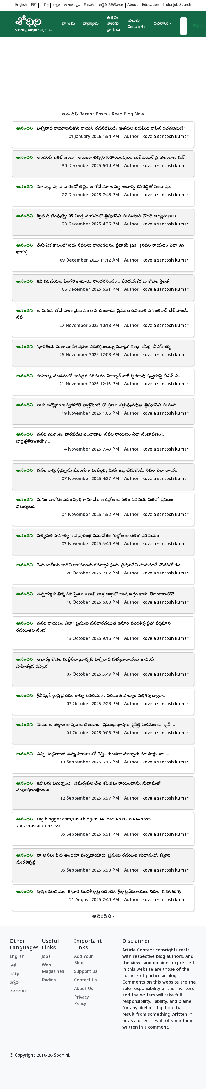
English (21, 5)
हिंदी (33, 5)
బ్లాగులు (68, 24)
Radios (49, 981)
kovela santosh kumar (165, 137)
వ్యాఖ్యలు (91, 24)
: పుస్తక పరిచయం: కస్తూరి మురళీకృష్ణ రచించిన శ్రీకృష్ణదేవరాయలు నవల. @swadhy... (100, 892)
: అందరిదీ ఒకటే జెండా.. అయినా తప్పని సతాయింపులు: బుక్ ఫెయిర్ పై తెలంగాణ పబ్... (101, 158)
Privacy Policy (81, 1001)
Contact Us (85, 981)
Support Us (85, 972)
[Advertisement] (103, 74)
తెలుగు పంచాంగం (137, 24)
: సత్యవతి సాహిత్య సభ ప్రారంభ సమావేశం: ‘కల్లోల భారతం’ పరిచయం (87, 536)
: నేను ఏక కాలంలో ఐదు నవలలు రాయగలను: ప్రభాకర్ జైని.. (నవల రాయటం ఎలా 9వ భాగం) (100, 249)
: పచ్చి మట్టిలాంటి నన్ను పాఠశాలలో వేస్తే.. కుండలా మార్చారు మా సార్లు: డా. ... (92, 754)
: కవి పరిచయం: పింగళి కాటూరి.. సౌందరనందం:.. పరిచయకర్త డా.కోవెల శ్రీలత (92, 282)
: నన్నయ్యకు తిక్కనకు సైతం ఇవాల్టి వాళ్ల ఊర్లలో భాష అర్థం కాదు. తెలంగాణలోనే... (97, 595)
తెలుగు (89, 5)
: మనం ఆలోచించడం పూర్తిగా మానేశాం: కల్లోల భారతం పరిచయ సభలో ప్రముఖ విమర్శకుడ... (94, 503)
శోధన (198, 26)
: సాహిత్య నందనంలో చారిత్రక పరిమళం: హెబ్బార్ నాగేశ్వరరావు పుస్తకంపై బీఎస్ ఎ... (98, 376)
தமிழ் (45, 5)
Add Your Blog (83, 960)
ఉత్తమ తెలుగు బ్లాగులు (113, 24)
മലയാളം (72, 5)
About (132, 5)
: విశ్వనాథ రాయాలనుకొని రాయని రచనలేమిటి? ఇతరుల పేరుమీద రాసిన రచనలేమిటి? (100, 129)
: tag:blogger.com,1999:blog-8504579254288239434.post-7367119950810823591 (84, 823)
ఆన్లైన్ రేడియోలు (111, 5)
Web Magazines (53, 969)
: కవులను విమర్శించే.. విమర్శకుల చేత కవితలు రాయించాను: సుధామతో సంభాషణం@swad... (88, 787)
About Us (83, 989)
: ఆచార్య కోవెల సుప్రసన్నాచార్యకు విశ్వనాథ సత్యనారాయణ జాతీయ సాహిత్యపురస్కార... (85, 663)
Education (150, 5)
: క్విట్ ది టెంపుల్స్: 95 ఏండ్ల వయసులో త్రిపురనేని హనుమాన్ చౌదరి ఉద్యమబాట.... (98, 217)
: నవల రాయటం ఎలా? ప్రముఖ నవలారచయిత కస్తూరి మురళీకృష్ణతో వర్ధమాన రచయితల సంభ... (93, 627)
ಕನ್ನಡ (56, 5)
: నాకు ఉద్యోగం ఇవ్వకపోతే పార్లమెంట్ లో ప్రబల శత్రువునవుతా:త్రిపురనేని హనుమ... (98, 406)
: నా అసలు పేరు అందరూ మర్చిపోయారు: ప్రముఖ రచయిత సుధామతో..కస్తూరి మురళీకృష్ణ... (93, 859)
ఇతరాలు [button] (161, 24)
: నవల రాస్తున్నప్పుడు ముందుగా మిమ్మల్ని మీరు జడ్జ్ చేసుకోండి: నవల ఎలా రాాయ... (97, 471)
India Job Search (177, 5)
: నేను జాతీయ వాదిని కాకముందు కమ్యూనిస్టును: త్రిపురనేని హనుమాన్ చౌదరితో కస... (99, 565)
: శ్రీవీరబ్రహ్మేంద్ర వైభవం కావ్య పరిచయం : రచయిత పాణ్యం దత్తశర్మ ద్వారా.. (90, 696)
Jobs (46, 957)
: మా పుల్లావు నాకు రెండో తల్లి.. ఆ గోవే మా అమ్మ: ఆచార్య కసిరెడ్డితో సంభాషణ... (95, 187)
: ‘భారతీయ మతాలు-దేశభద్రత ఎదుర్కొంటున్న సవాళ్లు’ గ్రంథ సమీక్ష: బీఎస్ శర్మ (93, 347)
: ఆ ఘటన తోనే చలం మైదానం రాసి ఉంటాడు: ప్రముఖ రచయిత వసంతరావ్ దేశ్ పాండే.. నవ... (102, 314)
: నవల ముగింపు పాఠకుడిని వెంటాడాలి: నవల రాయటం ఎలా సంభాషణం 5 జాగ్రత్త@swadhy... (90, 438)
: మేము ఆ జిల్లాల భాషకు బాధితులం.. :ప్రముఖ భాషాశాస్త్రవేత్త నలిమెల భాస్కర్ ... (95, 725)
